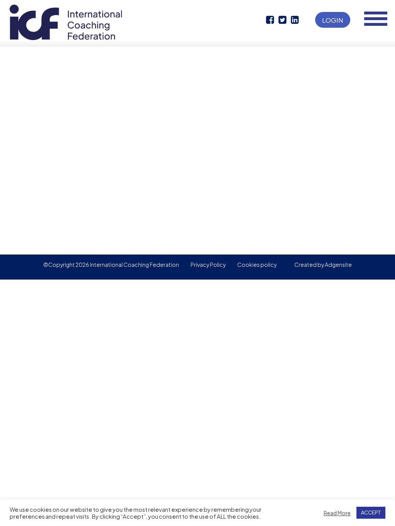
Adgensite (338, 264)
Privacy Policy (208, 264)
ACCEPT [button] (371, 512)
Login (332, 20)
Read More (337, 512)
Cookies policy (257, 264)
